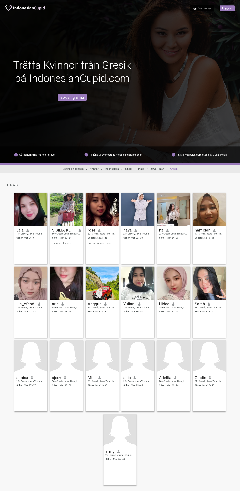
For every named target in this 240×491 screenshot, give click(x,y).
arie (55, 304)
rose (91, 230)
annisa (22, 377)
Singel (128, 168)
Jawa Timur (157, 168)
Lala (20, 230)
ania (127, 377)
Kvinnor (94, 168)
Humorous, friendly (61, 243)
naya (127, 230)
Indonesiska (112, 168)
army (110, 451)
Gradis (200, 377)
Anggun (95, 304)
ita (161, 230)
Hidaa (164, 304)
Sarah (200, 304)
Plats (141, 168)
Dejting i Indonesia (73, 168)
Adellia (165, 377)
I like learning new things (100, 243)
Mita (92, 377)
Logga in (227, 8)
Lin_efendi (25, 304)
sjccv (56, 377)
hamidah (202, 230)
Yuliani (129, 304)
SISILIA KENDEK (64, 230)
